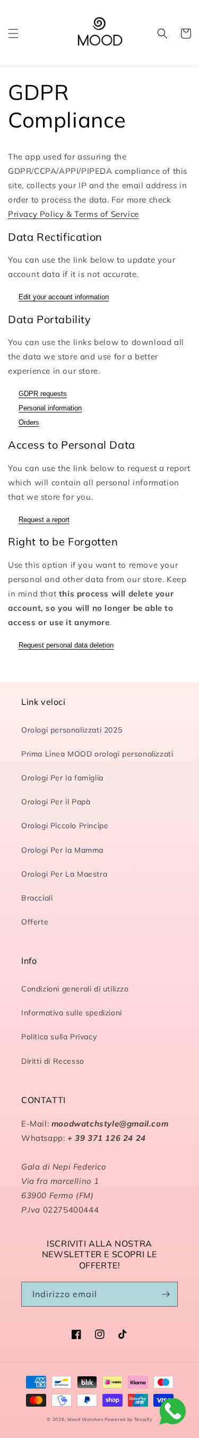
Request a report (44, 520)
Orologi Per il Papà (55, 801)
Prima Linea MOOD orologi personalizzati (97, 754)
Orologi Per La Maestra (64, 874)
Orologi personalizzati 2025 (71, 730)
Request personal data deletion (66, 645)
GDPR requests (43, 394)
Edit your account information (64, 297)
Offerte (34, 922)
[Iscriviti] (165, 1294)
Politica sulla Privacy (59, 1036)
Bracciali (37, 898)
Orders (29, 422)
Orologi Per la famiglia (62, 778)
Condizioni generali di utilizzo (75, 989)
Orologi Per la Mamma (62, 850)
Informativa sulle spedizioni (71, 1012)
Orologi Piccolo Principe (64, 825)
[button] (13, 33)
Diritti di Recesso (52, 1061)
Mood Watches (86, 1419)
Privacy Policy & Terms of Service (73, 214)
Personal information (50, 408)
